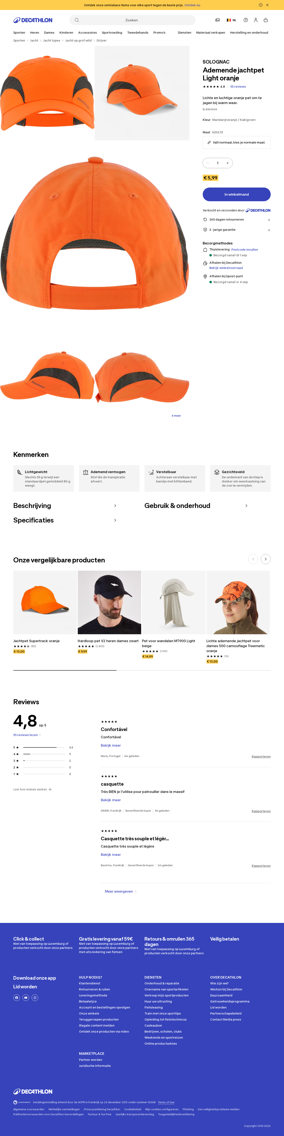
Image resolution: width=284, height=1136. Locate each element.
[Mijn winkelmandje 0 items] (266, 20)
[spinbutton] (218, 163)
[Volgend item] (266, 559)
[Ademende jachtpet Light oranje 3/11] (94, 235)
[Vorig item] (253, 559)
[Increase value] (228, 163)
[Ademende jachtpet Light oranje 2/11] (47, 93)
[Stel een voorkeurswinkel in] (217, 20)
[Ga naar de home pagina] (32, 20)
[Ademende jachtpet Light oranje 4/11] (47, 377)
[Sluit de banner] (267, 5)
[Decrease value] (208, 163)
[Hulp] (246, 20)
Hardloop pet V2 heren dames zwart (108, 641)
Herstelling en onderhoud (249, 32)
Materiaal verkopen (210, 32)
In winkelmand (237, 194)
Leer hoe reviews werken (30, 789)
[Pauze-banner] (260, 5)
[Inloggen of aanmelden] (256, 20)
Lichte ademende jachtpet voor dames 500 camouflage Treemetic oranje (235, 646)
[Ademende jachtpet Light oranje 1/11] (142, 93)
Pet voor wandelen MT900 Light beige (168, 643)
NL (234, 20)
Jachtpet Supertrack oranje (36, 641)
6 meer (176, 415)
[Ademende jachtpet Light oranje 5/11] (142, 377)
